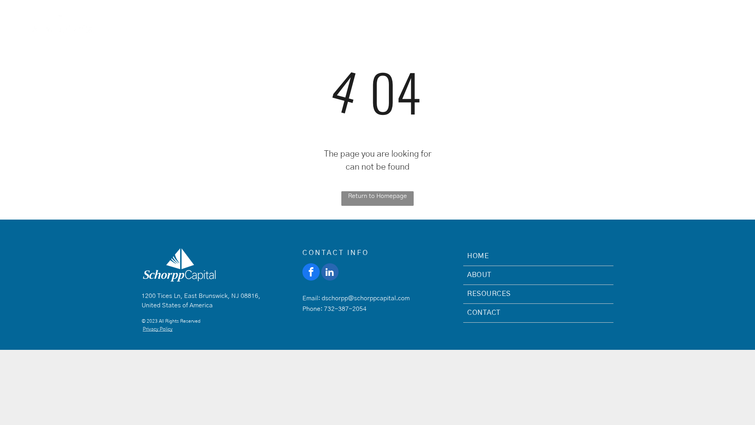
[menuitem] (476, 20)
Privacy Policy (158, 329)
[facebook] (311, 273)
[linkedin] (330, 273)
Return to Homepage (377, 196)
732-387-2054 (345, 309)
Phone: (312, 309)
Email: (311, 298)
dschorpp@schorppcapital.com (366, 298)
